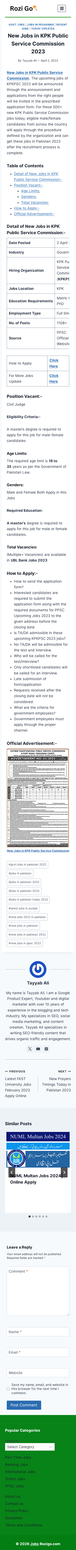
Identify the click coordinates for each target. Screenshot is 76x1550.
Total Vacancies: (35, 202)
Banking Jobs (16, 1464)
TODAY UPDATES (43, 28)
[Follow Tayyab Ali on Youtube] (38, 1049)
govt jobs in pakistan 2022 (27, 864)
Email (15, 1352)
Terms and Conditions (23, 1525)
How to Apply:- (26, 208)
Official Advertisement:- (34, 214)
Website (15, 1373)
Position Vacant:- (28, 185)
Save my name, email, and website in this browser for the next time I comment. (39, 1389)
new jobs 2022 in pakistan (27, 917)
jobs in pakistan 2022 (24, 882)
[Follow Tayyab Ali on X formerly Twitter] (29, 1049)
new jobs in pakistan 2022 (27, 934)
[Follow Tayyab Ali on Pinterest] (46, 1049)
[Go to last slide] (11, 1172)
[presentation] (38, 1150)
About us (12, 1496)
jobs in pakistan (20, 873)
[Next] (64, 1172)
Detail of (16, 226)
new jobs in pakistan (23, 925)
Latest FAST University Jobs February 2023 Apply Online (18, 1084)
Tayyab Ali (29, 60)
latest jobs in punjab (23, 908)
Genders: (29, 196)
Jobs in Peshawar (40, 24)
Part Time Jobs (18, 1457)
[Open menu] (62, 8)
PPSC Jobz (14, 1486)
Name (15, 1332)
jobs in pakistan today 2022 (28, 899)
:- (63, 232)
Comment (18, 1271)
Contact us (14, 1503)
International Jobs (20, 1472)
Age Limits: (30, 191)
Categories (12, 1440)
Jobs (34, 1544)
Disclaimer (14, 1518)
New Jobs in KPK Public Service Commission (38, 850)
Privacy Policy (16, 1511)
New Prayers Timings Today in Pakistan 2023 (56, 1081)
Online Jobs (15, 1479)
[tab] (29, 1216)
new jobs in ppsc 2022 (25, 943)
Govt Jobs (16, 24)
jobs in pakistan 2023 (24, 890)
